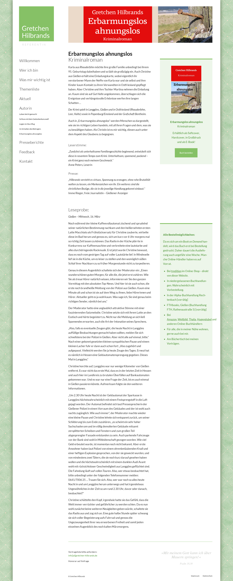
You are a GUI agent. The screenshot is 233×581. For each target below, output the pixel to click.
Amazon (172, 319)
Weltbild (183, 319)
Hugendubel (204, 319)
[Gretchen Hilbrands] (36, 26)
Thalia (192, 319)
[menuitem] (36, 61)
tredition (176, 271)
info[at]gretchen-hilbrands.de (82, 555)
